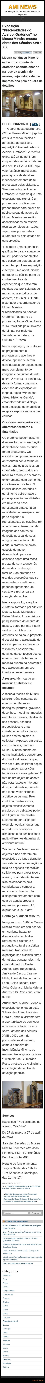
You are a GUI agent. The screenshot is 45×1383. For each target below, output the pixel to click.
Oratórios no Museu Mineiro (20, 1189)
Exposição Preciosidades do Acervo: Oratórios (23, 1186)
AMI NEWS (22, 7)
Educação (6, 1317)
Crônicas (6, 1302)
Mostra (5, 1348)
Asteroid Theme (37, 1380)
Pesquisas (6, 1359)
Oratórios (5, 1189)
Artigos (5, 1283)
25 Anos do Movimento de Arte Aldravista (18, 1263)
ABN (35, 124)
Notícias (6, 1356)
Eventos (6, 1325)
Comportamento (8, 1290)
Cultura (5, 1306)
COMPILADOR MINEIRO (16, 1222)
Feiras (5, 1333)
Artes (5, 1279)
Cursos (5, 1310)
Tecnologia (7, 1363)
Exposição (6, 1329)
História (5, 1336)
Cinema (5, 1287)
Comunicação (8, 1294)
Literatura (6, 1344)
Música (5, 1352)
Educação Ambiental (10, 1321)
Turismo (6, 1367)
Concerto (6, 1298)
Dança (5, 1313)
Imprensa (6, 1340)
